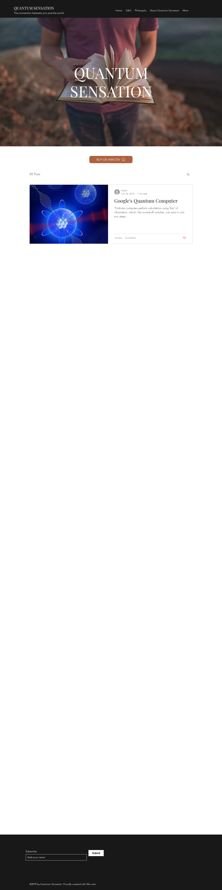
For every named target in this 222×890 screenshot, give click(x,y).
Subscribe (31, 851)
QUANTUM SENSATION (34, 8)
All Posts (34, 174)
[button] (188, 174)
